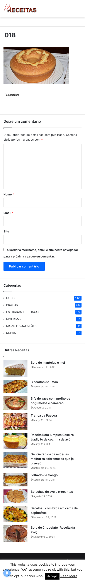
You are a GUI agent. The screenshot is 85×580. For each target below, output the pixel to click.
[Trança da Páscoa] (15, 421)
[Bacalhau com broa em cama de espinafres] (15, 514)
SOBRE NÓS (62, 560)
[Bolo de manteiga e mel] (15, 368)
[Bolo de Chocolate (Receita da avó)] (15, 533)
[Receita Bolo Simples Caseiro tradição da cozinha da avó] (15, 441)
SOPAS (11, 333)
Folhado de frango (44, 475)
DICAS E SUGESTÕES (21, 326)
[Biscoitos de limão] (15, 386)
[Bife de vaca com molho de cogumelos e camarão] (15, 403)
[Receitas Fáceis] (20, 8)
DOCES (11, 298)
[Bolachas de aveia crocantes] (15, 496)
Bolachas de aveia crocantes (52, 491)
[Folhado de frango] (15, 479)
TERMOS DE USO (59, 567)
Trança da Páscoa (44, 415)
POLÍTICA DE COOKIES (29, 567)
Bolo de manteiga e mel (48, 362)
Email (8, 213)
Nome (8, 194)
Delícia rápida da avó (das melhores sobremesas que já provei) (52, 458)
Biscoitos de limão (44, 382)
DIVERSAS (13, 319)
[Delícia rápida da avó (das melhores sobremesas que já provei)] (15, 460)
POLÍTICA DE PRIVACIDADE (33, 560)
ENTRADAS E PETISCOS (23, 312)
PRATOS (12, 305)
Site (6, 231)
